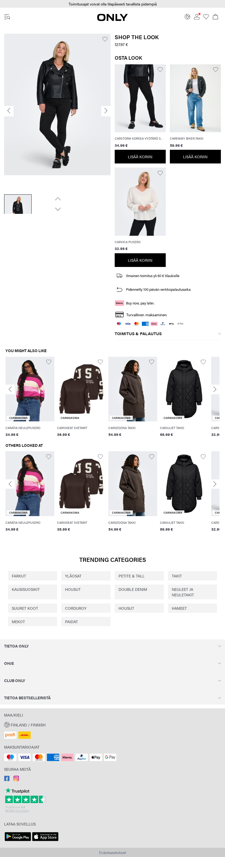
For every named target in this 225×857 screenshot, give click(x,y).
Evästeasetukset (112, 852)
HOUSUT (73, 589)
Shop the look (137, 37)
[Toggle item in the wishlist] (104, 39)
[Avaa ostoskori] (215, 17)
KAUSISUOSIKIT (26, 589)
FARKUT (19, 576)
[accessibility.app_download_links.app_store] (45, 841)
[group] (29, 400)
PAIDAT (71, 621)
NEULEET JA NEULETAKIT (183, 591)
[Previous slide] (10, 389)
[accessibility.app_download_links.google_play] (18, 841)
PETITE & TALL (132, 576)
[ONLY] (112, 19)
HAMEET (179, 608)
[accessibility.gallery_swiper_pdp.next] (57, 209)
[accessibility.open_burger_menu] (7, 17)
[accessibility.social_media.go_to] (7, 779)
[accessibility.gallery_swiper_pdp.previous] (57, 198)
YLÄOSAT (73, 576)
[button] (112, 4)
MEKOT (18, 621)
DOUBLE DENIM (133, 589)
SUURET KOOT (25, 608)
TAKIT (177, 576)
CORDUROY (75, 608)
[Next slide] (215, 389)
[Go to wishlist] (206, 18)
